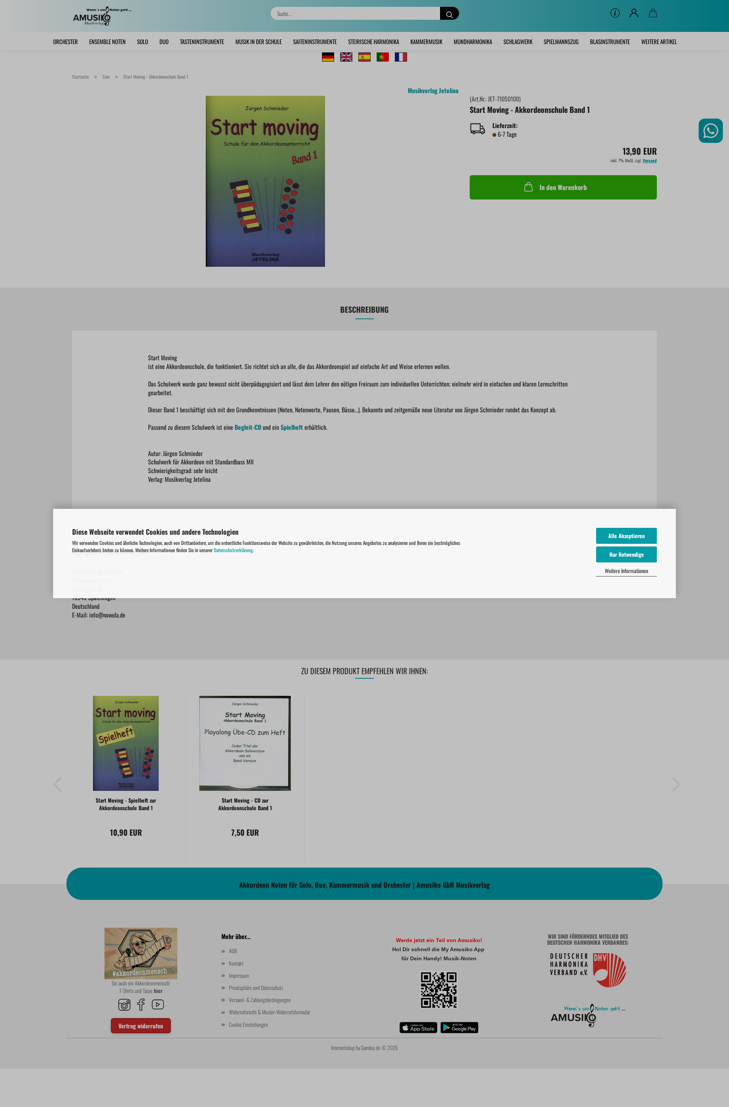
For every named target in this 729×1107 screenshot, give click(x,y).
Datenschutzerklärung (233, 550)
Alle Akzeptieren (626, 536)
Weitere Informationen (626, 571)
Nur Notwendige (626, 554)
